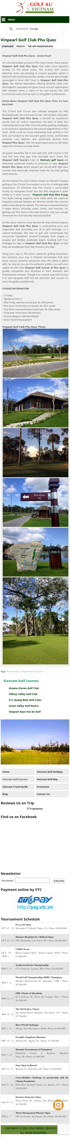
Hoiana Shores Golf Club (24, 688)
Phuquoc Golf (13, 671)
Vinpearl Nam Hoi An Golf (25, 711)
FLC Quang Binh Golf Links (25, 700)
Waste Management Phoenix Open (33, 1112)
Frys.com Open (23, 924)
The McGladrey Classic (27, 1009)
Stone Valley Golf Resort (24, 705)
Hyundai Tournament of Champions (34, 1049)
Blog (5, 794)
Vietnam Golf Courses (15, 779)
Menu (11, 19)
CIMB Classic (23, 949)
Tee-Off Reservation (40, 46)
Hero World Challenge (27, 1024)
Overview (8, 46)
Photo (21, 46)
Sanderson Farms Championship (32, 965)
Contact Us (43, 794)
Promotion (43, 786)
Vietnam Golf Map (47, 779)
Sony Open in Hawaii (26, 1065)
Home (6, 771)
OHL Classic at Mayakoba (29, 993)
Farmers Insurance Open (28, 1097)
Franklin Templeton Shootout (30, 1037)
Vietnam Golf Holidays (49, 771)
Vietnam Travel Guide (15, 786)
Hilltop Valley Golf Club (23, 694)
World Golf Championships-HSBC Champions (39, 977)
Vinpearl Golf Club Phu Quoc (28, 39)
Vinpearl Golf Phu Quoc (32, 671)
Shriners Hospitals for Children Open (34, 936)
